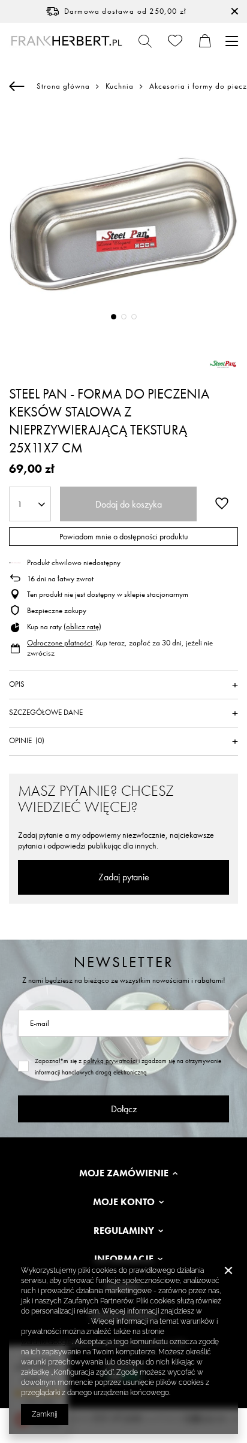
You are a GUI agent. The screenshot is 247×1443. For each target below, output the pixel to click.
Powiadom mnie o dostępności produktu (123, 536)
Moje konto (124, 1202)
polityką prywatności (110, 1060)
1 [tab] (113, 316)
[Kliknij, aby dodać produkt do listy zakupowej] (222, 503)
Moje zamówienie (123, 1173)
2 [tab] (123, 316)
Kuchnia (120, 86)
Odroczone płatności (59, 643)
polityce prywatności (54, 1321)
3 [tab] (134, 316)
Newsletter (124, 962)
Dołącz (124, 1109)
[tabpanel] (123, 222)
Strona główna (63, 86)
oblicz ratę (82, 626)
